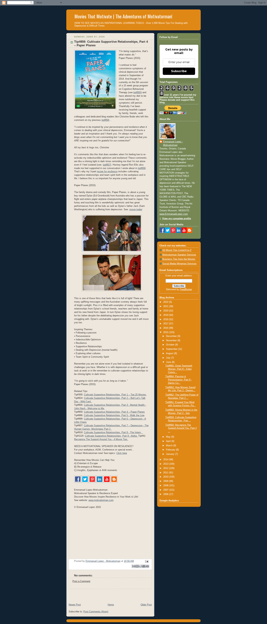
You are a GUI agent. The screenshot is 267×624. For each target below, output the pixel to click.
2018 (166, 319)
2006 (166, 494)
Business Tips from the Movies (178, 259)
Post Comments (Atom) (95, 611)
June (169, 362)
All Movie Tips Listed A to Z (176, 250)
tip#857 (106, 165)
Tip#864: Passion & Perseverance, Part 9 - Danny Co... (178, 379)
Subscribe (179, 71)
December (171, 336)
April (168, 441)
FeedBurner (186, 289)
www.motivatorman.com (101, 500)
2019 (166, 315)
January (170, 454)
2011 (166, 472)
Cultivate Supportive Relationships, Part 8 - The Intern (113, 432)
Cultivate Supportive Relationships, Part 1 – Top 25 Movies (115, 394)
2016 (166, 328)
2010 (166, 477)
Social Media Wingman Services (179, 263)
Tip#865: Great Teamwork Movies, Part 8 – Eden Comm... (178, 369)
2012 (166, 468)
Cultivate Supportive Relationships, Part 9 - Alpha (111, 436)
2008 (166, 485)
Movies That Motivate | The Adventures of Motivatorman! (123, 16)
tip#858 (105, 120)
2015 (166, 332)
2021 (166, 306)
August (170, 353)
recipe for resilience (107, 171)
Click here (121, 453)
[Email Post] (146, 561)
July (168, 358)
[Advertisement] (108, 594)
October (170, 344)
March (169, 445)
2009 (166, 481)
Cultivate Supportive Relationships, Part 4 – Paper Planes (114, 412)
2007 (166, 490)
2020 (166, 310)
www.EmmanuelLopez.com (173, 214)
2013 (166, 464)
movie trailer (135, 209)
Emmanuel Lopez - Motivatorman (173, 143)
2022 (166, 302)
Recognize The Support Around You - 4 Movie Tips (101, 439)
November (171, 340)
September (172, 349)
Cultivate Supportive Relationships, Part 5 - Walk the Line (114, 415)
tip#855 (137, 92)
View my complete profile (176, 218)
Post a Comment (81, 581)
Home (111, 604)
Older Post (146, 604)
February (171, 449)
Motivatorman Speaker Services (179, 254)
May (168, 437)
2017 (166, 323)
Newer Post (75, 604)
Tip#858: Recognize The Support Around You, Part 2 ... (181, 428)
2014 (166, 459)
